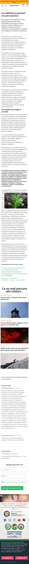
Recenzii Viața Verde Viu (22, 504)
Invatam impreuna (6, 295)
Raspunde (18, 388)
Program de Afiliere (6, 507)
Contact (14, 509)
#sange (13, 280)
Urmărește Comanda (8, 505)
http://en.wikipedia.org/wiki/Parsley (11, 271)
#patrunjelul (14, 278)
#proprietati (5, 280)
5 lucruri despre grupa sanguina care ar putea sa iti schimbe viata (14, 324)
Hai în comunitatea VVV (20, 505)
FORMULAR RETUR (11, 504)
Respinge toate (21, 558)
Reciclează (14, 507)
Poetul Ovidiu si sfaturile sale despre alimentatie (13, 298)
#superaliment (20, 280)
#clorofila (4, 278)
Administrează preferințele (9, 562)
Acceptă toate (7, 558)
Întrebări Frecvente (23, 507)
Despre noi (4, 504)
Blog (6, 10)
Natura (3, 346)
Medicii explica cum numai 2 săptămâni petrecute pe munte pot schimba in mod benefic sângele (14, 349)
